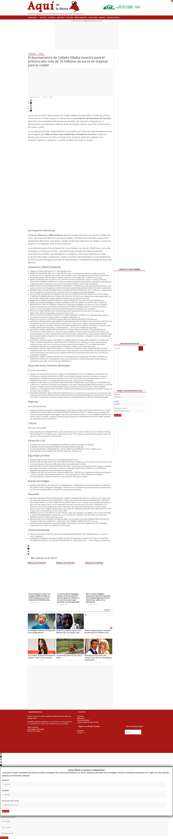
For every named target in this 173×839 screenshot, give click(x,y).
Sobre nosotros (32, 727)
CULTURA (69, 17)
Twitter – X (81, 733)
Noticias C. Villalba (48, 97)
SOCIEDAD (51, 17)
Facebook (80, 731)
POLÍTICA (43, 17)
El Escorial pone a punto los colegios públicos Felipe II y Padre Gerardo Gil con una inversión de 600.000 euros (39, 597)
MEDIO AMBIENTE (80, 17)
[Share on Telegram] (31, 108)
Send (1, 838)
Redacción (80, 718)
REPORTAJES (93, 17)
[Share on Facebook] (31, 103)
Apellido (116, 401)
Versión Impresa (113, 17)
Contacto (80, 716)
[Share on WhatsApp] (31, 101)
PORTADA (42, 562)
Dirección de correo (120, 408)
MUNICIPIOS (32, 17)
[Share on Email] (31, 111)
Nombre (116, 394)
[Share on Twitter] (31, 106)
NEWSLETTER (32, 54)
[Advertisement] (86, 36)
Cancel (6, 838)
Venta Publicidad (83, 720)
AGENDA (102, 17)
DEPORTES (60, 17)
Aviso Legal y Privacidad (35, 729)
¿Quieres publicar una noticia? (87, 722)
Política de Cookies (34, 731)
